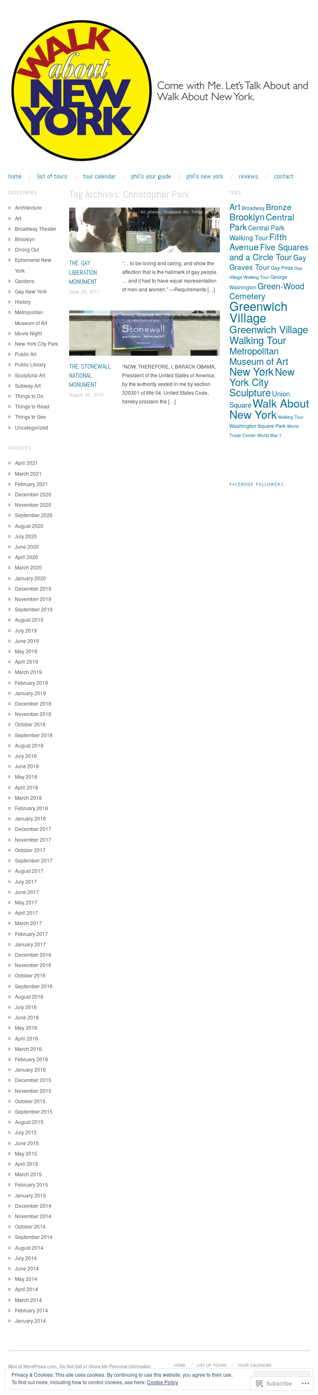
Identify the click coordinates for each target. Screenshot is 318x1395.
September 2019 (34, 609)
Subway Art (28, 385)
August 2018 (29, 745)
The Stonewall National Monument (90, 375)
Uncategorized (31, 427)
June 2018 (27, 766)
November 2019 (33, 598)
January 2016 (30, 1069)
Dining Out (27, 249)
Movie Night (28, 333)
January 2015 (30, 1195)
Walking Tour (291, 417)
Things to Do (176, 315)
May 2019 (26, 651)
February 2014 (31, 1310)
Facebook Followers (256, 484)
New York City (261, 376)
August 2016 (29, 996)
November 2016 (33, 964)
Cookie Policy (162, 1381)
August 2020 (29, 525)
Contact (284, 176)
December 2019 (33, 588)
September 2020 (34, 514)
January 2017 (30, 944)
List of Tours (52, 176)
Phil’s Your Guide (151, 176)
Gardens (24, 280)
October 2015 (30, 1100)
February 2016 (31, 1059)
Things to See (204, 212)
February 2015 (31, 1184)
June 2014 (27, 1268)
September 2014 (34, 1236)
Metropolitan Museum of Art (258, 355)
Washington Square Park (257, 425)
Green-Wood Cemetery (266, 291)
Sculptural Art (176, 212)
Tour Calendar (99, 176)
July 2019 (26, 630)
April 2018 (26, 787)
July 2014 (26, 1257)
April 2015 (26, 1163)
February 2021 (31, 483)
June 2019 (27, 640)
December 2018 (33, 703)
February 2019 (31, 682)
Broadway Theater (35, 228)
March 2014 (28, 1299)
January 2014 (30, 1320)
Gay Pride (282, 267)
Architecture (28, 207)
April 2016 (26, 1038)
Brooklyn (25, 238)
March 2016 (28, 1048)
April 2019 (26, 661)
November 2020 (33, 504)
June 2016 (27, 1017)
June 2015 (27, 1142)
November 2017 (33, 839)
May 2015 (26, 1153)
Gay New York (31, 291)
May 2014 (26, 1278)
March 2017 (28, 922)
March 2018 (28, 797)
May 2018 (26, 776)
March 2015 (28, 1174)
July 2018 (26, 755)
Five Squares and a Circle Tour (268, 252)
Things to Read (32, 406)
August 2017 (29, 870)
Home (15, 176)
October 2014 (30, 1226)
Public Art (25, 353)
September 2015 (34, 1111)
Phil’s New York (204, 176)
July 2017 (26, 881)
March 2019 (28, 671)
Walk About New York (269, 408)
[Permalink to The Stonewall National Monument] (144, 335)
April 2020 (26, 556)
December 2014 (33, 1205)
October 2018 (30, 724)
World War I (269, 435)
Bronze (279, 206)
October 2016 (30, 975)
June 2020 (27, 546)
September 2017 (34, 860)
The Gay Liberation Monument (83, 272)
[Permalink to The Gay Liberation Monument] (144, 232)
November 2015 (33, 1090)
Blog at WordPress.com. (32, 1366)
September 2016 (34, 985)
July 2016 (26, 1006)
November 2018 (33, 713)
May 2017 (26, 902)
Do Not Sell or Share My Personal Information (105, 1366)
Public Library (30, 364)
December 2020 (33, 494)
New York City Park (36, 343)
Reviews (248, 176)
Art (142, 212)
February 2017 (31, 933)
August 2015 (29, 1121)
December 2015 (33, 1079)
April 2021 (26, 462)
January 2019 (30, 692)
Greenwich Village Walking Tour (268, 334)
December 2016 (33, 954)
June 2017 (27, 891)
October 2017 (30, 849)
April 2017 (26, 912)
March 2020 (28, 567)
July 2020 (26, 536)
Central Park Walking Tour (256, 232)
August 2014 (29, 1247)
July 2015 (26, 1132)
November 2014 (33, 1215)
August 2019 (29, 619)
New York (251, 371)
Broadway (253, 207)
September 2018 (34, 734)
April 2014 (26, 1288)
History (155, 212)
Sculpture (250, 392)
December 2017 (33, 828)
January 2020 (30, 577)
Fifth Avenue (258, 241)
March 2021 (28, 473)
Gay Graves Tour (267, 262)
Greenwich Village (258, 311)
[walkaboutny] (159, 94)
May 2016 (26, 1027)
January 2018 (30, 818)
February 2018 (31, 807)
